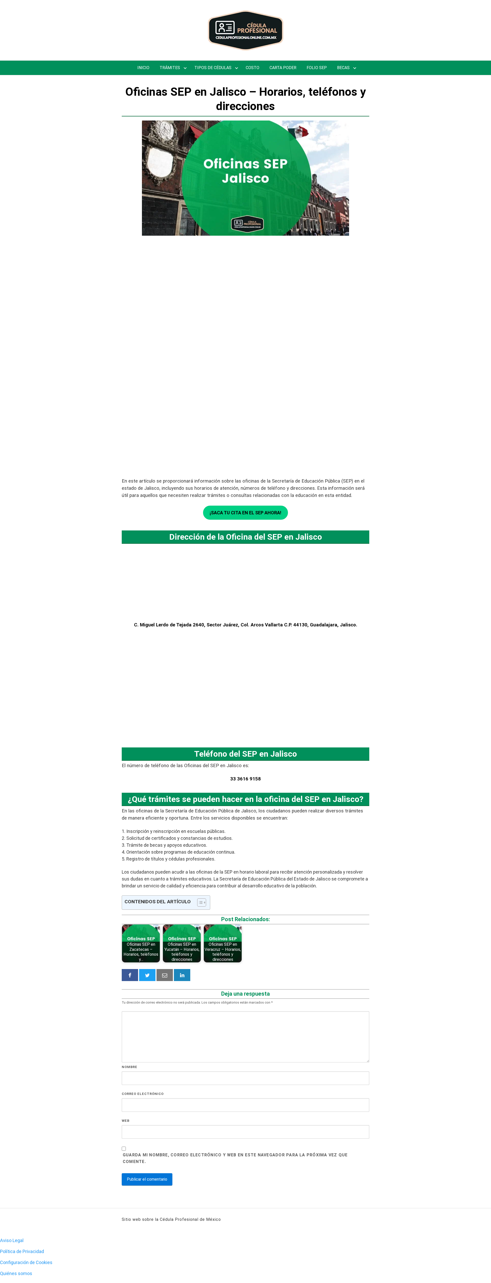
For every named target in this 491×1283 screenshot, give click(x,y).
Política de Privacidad (22, 1251)
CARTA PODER (283, 67)
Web (125, 1121)
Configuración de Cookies (26, 1262)
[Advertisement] (245, 320)
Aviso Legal (12, 1240)
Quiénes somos (16, 1273)
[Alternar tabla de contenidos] (199, 902)
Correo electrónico (143, 1094)
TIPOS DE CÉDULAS (212, 67)
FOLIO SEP (317, 67)
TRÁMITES (170, 67)
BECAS (343, 67)
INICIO (143, 67)
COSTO (252, 67)
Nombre (129, 1067)
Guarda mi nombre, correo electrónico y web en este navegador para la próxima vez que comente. (235, 1158)
